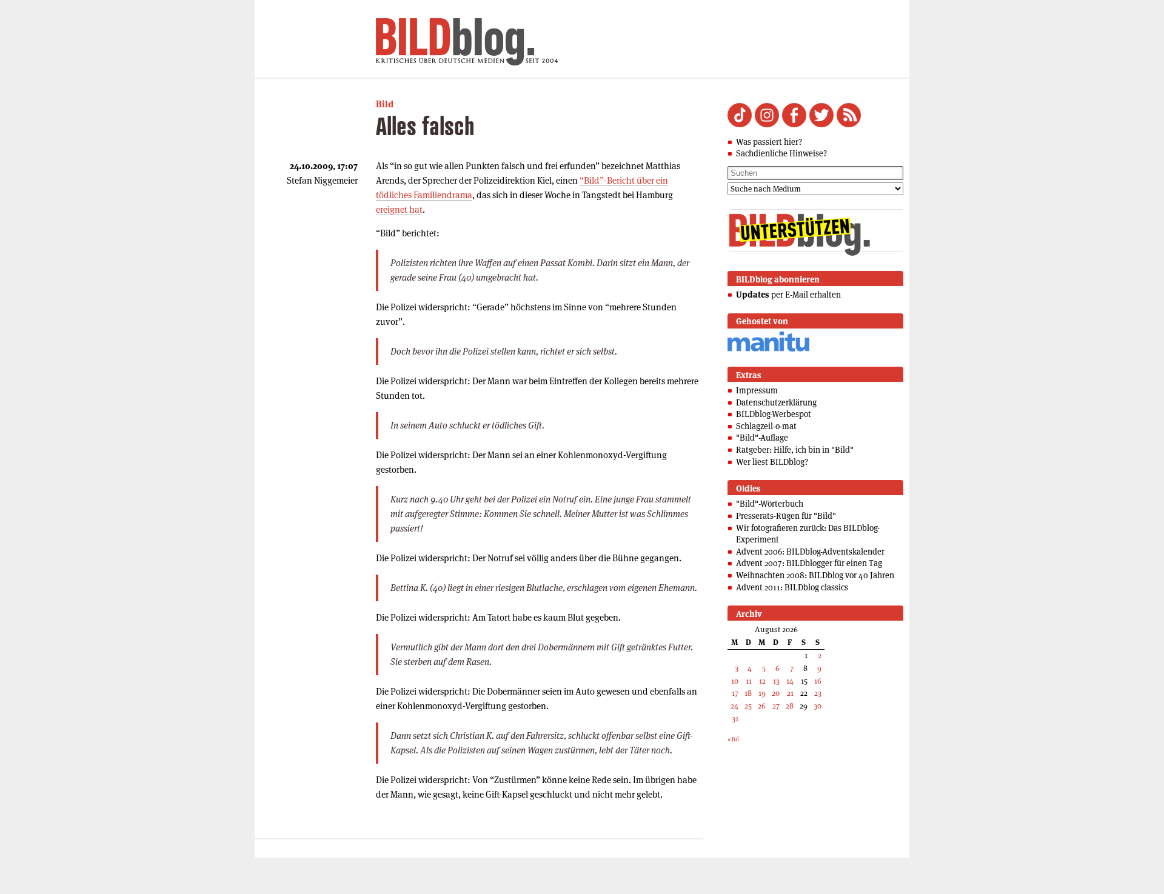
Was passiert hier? (769, 141)
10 (734, 681)
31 (735, 718)
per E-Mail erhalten (788, 294)
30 (817, 706)
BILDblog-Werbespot (773, 414)
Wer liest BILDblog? (772, 461)
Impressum (757, 390)
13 (776, 681)
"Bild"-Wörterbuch (769, 503)
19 (762, 693)
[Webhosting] (768, 349)
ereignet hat (399, 209)
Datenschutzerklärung (776, 402)
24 (734, 706)
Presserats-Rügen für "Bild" (786, 515)
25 (748, 706)
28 (790, 706)
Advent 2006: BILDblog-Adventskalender (810, 551)
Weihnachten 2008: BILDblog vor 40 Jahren (815, 575)
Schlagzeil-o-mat (766, 426)
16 (817, 681)
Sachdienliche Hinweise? (781, 153)
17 (735, 693)
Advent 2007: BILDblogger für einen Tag (809, 563)
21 (790, 693)
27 (776, 706)
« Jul (733, 739)
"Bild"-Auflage (762, 437)
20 (776, 693)
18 (748, 693)
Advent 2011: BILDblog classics (792, 587)
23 (817, 693)
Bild (384, 104)
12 (762, 681)
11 (749, 681)
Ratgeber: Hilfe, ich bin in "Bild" (795, 449)
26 (762, 706)
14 (790, 681)
